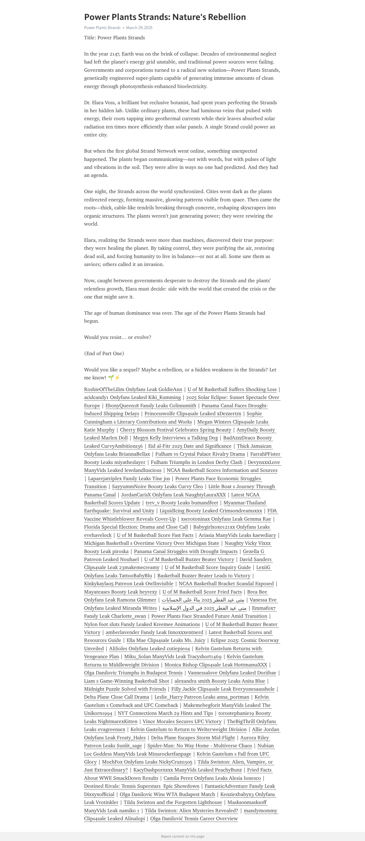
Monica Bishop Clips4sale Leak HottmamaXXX (216, 665)
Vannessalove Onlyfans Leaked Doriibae (232, 673)
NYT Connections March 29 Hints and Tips (165, 713)
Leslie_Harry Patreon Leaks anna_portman (202, 697)
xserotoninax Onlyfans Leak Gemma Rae (226, 519)
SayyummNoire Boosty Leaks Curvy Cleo (157, 486)
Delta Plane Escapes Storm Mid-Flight (193, 737)
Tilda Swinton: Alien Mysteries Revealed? (191, 810)
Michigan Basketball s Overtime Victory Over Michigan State (151, 543)
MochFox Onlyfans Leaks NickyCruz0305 (147, 762)
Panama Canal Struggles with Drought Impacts (186, 551)
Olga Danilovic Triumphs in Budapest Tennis (133, 673)
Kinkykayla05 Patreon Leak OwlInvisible (128, 583)
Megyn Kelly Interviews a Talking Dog (175, 438)
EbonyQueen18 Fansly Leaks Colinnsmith (151, 405)
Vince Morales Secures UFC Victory (182, 721)
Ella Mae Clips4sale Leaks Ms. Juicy (166, 640)
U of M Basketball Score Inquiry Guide (208, 567)
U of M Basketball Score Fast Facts (155, 535)
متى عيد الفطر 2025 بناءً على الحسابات (203, 600)
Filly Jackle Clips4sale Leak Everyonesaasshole (223, 689)
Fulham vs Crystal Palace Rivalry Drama (200, 454)
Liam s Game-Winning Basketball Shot (126, 681)
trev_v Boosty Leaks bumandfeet (182, 503)
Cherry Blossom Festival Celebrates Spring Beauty (175, 430)
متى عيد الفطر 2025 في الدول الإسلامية (204, 608)
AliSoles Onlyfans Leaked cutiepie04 (149, 648)
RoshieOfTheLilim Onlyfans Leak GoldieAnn (133, 389)
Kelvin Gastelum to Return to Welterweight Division (189, 729)
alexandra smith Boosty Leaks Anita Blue (220, 681)
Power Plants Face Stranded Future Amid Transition (209, 616)
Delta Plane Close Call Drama (116, 697)
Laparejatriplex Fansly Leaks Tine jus (129, 478)
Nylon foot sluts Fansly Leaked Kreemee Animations (142, 624)
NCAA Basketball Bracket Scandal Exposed (226, 583)
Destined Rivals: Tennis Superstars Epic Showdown (141, 786)
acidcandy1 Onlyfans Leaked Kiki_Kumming (132, 397)
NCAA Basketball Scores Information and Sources (222, 470)
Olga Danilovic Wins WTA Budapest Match (167, 794)
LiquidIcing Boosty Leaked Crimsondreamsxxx (211, 511)
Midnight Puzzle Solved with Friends (125, 689)
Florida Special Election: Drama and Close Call (136, 527)
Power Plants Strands (102, 27)
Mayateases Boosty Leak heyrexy (120, 592)
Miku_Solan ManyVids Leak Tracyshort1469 (173, 656)
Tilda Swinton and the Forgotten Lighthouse (173, 802)
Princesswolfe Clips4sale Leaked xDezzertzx (193, 413)
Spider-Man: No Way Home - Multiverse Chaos (199, 745)
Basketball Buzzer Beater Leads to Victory (203, 575)
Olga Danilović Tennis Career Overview (194, 818)
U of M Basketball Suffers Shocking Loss (232, 389)
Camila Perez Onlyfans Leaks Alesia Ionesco (212, 778)
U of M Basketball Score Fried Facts (202, 592)
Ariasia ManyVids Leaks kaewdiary (237, 535)
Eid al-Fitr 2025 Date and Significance (190, 446)
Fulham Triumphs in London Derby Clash (196, 462)
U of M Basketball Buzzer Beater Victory (189, 559)
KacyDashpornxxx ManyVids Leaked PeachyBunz (187, 770)
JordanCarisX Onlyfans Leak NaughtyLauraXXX (173, 495)
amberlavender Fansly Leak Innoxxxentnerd (154, 632)
